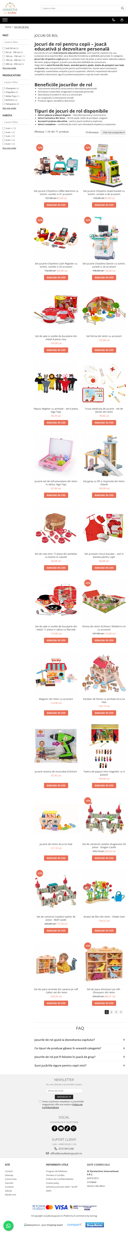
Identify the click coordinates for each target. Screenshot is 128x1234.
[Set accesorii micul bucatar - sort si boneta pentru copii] (104, 528)
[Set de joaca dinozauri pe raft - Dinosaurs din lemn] (104, 964)
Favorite (9, 1182)
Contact (9, 1171)
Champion (11, 88)
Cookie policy (52, 1182)
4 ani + (9, 132)
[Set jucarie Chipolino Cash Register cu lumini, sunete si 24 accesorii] (56, 238)
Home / (9, 26)
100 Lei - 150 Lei (13, 56)
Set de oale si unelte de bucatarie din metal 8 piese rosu (56, 338)
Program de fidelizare (56, 1171)
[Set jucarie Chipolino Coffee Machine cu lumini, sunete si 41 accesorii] (56, 165)
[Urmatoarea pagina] (121, 1012)
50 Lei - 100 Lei (13, 52)
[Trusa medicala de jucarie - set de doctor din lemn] (104, 383)
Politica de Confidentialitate (59, 1179)
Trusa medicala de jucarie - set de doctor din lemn (104, 410)
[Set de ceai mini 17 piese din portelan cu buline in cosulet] (56, 528)
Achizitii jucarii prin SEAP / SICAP (62, 1186)
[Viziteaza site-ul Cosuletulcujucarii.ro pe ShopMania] (94, 1224)
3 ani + (9, 128)
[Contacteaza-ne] (113, 20)
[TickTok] (67, 1128)
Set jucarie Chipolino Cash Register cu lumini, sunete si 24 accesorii (56, 265)
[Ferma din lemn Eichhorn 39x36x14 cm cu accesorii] (104, 601)
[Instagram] (73, 1128)
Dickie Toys (11, 96)
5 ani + (9, 136)
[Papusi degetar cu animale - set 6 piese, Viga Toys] (56, 383)
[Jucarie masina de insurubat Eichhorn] (56, 746)
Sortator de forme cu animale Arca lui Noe (104, 700)
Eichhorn (10, 99)
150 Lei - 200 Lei (13, 59)
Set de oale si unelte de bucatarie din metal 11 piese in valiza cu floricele (56, 628)
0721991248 (66, 1148)
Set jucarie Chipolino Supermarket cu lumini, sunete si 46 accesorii (104, 192)
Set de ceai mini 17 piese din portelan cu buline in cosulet (56, 555)
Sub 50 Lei (11, 48)
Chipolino (10, 92)
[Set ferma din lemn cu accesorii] (104, 310)
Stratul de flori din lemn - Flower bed (104, 916)
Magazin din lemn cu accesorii (56, 699)
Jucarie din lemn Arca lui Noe (56, 844)
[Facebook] (55, 1128)
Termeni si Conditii (55, 1175)
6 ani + (9, 140)
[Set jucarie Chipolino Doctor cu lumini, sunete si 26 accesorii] (104, 238)
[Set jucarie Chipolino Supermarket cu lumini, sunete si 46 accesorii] (104, 165)
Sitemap (9, 1175)
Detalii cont (10, 1194)
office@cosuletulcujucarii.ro (66, 1153)
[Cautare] (123, 8)
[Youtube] (61, 1128)
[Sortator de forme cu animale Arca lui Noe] (104, 673)
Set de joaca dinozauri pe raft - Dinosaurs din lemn (104, 991)
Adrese (8, 1190)
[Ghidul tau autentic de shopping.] (74, 1224)
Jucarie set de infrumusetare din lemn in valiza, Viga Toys (56, 483)
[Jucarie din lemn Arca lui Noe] (56, 818)
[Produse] (5, 20)
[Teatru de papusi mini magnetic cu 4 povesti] (104, 746)
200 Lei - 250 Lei (13, 63)
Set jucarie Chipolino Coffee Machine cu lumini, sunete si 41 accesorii (56, 192)
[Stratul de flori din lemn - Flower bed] (104, 891)
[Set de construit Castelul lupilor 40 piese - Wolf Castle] (56, 891)
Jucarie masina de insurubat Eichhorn (56, 771)
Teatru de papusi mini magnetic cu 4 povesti (104, 773)
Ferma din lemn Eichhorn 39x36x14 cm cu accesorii (104, 628)
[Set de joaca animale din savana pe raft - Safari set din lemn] (56, 964)
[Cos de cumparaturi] (122, 20)
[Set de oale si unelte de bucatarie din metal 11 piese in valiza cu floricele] (56, 601)
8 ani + (9, 143)
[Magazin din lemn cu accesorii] (56, 673)
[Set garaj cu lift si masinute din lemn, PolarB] (104, 456)
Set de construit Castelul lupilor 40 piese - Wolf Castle (56, 918)
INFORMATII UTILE (57, 1164)
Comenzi (9, 1186)
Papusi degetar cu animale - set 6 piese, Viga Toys (56, 410)
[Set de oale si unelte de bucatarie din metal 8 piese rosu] (56, 310)
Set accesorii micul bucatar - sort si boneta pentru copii (104, 555)
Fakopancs (11, 103)
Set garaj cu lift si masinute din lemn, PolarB (104, 483)
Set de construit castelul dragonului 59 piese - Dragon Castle (104, 845)
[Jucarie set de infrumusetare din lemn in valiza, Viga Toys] (56, 456)
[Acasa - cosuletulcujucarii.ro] (19, 8)
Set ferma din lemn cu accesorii (104, 336)
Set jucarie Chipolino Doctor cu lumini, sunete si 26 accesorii (104, 265)
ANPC (49, 1190)
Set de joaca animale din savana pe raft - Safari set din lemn (56, 991)
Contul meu (11, 1179)
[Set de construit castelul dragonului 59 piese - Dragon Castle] (104, 818)
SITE (7, 1164)
